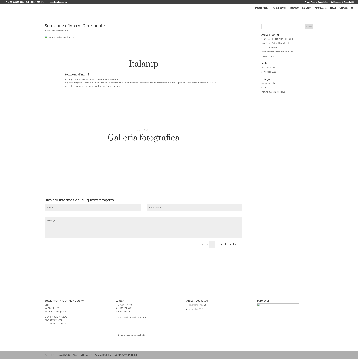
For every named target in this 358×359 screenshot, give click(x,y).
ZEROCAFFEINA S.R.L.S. (126, 355)
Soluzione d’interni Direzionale (275, 43)
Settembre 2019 (268, 72)
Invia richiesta (230, 244)
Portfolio (319, 8)
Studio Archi (261, 8)
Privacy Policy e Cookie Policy (316, 2)
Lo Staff (306, 8)
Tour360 (294, 8)
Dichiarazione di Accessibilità (342, 2)
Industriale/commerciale (56, 31)
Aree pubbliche (268, 83)
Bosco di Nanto (268, 56)
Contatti (343, 8)
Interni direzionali (269, 47)
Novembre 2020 (268, 67)
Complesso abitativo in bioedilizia (277, 39)
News (333, 8)
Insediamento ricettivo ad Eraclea (277, 52)
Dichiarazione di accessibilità (131, 335)
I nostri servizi (279, 8)
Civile (263, 87)
